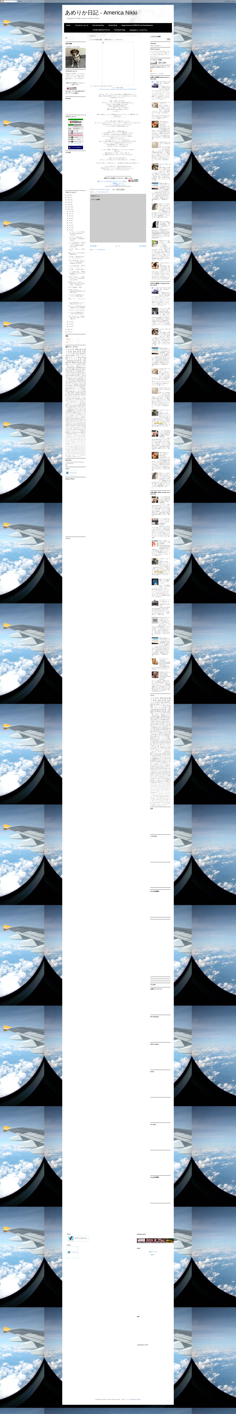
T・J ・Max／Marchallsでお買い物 (74, 439)
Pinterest (110, 85)
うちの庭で (77, 374)
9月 (70, 218)
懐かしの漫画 (75, 392)
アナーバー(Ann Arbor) (77, 357)
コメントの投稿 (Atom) (99, 249)
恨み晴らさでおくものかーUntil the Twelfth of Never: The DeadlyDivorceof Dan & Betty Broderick (164, 675)
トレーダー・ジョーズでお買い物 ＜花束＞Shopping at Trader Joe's (76, 233)
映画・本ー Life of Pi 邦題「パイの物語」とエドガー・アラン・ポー (164, 581)
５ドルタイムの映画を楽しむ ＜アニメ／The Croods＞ (76, 295)
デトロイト (77, 421)
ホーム (118, 246)
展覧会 (77, 418)
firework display (70, 440)
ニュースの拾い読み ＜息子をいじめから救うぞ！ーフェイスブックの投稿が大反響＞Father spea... (76, 244)
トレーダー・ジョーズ (75, 390)
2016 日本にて (73, 407)
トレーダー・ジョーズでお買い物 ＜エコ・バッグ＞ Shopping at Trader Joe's (164, 602)
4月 (70, 230)
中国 (84, 410)
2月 (70, 324)
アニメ (71, 397)
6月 (70, 225)
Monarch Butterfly (81, 394)
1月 (70, 326)
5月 (70, 227)
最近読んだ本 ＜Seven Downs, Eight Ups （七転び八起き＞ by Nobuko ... (76, 283)
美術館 (74, 456)
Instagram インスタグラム (138, 30)
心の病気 (69, 391)
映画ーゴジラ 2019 (164, 204)
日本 (77, 385)
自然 (75, 405)
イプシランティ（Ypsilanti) (74, 414)
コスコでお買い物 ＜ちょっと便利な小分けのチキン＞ (76, 303)
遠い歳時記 (81, 432)
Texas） (84, 438)
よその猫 (80, 440)
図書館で (70, 411)
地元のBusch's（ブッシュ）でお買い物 (75, 403)
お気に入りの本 (82, 412)
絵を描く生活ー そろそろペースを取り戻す (164, 143)
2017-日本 (70, 421)
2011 (68, 332)
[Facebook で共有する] (122, 189)
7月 (70, 223)
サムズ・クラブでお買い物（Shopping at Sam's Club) (75, 377)
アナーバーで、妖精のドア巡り (74, 384)
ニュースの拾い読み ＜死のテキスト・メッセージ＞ (76, 266)
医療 (83, 431)
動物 (72, 418)
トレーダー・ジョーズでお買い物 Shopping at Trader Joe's (75, 398)
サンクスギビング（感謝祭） (78, 417)
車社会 (75, 432)
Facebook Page (119, 30)
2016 (68, 202)
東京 (70, 453)
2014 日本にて (82, 381)
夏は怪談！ (68, 432)
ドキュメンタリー (75, 400)
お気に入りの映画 (74, 371)
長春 (75, 424)
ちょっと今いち (78, 382)
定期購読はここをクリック (118, 183)
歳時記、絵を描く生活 (77, 453)
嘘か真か (81, 448)
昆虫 (82, 392)
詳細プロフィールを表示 (156, 73)
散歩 (69, 450)
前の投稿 (142, 246)
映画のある (74, 450)
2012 (68, 329)
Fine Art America (98, 25)
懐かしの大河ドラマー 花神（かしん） (164, 618)
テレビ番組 (83, 426)
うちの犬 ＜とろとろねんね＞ (76, 310)
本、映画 (67, 394)
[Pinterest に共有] (124, 189)
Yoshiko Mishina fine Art (71, 462)
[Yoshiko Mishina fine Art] (66, 465)
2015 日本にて (80, 411)
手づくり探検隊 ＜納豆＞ (75, 287)
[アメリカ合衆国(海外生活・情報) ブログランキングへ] (133, 181)
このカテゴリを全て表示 (75, 143)
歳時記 (74, 362)
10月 (70, 216)
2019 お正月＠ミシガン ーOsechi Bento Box (164, 123)
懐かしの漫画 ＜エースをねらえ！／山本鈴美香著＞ (164, 542)
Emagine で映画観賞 (70, 412)
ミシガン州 (78, 410)
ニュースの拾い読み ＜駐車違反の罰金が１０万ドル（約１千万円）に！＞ (76, 273)
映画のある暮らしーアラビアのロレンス (164, 184)
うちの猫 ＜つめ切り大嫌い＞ (76, 269)
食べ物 (73, 381)
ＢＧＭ (78, 456)
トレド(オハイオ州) (72, 428)
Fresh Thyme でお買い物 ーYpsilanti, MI (164, 83)
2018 (68, 197)
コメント (70, 342)
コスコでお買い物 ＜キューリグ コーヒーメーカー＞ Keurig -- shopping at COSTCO (164, 521)
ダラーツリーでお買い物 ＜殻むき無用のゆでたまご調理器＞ (77, 307)
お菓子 (70, 382)
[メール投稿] (113, 189)
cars (85, 439)
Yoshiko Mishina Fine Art (101, 30)
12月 (70, 211)
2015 (68, 204)
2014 (68, 207)
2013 (68, 209)
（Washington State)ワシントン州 (74, 433)
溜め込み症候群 (78, 419)
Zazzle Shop (113, 25)
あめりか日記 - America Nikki (101, 12)
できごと (67, 426)
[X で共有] (120, 189)
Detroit (73, 425)
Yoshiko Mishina (103, 85)
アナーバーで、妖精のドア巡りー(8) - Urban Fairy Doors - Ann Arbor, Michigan (164, 310)
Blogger (139, 1399)
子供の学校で (69, 385)
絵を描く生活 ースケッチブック (164, 103)
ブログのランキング (81, 25)
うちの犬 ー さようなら (72, 47)
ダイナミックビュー (76, 443)
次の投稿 (93, 246)
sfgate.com (95, 85)
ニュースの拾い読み (99, 192)
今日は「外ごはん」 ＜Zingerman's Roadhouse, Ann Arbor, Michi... (76, 291)
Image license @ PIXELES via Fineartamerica (137, 25)
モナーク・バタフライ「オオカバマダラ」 (75, 402)
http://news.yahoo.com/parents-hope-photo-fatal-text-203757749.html (118, 89)
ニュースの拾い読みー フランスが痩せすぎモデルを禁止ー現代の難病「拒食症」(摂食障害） (164, 433)
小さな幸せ (82, 369)
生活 (107, 192)
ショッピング (73, 364)
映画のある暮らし (76, 375)
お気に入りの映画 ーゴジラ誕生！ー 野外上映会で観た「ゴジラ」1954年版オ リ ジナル (164, 224)
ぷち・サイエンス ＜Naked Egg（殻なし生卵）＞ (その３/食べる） (76, 317)
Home (68, 25)
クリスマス (78, 391)
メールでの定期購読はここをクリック (118, 185)
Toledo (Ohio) (80, 425)
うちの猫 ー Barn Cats (75, 371)
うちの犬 (69, 349)
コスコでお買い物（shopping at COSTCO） (75, 359)
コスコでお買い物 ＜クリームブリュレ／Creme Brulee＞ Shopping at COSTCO (76, 262)
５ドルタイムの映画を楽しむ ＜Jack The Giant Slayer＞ (76, 313)
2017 (68, 200)
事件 (68, 418)
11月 (70, 213)
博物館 (76, 448)
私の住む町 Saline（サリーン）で (75, 354)
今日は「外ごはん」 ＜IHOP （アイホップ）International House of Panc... (76, 278)
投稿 (69, 339)
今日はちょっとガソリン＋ (72, 431)
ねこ (76, 440)
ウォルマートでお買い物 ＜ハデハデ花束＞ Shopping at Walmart (76, 239)
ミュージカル (74, 422)
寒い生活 (83, 362)
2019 (68, 195)
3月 (70, 322)
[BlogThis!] (118, 189)
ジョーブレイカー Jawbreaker (164, 659)
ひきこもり (75, 426)
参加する (81, 145)
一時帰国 (78, 367)
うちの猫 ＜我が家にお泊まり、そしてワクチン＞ (76, 257)
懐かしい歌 (68, 405)
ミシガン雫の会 (70, 448)
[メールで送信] (117, 189)
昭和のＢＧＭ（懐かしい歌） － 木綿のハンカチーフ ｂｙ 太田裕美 (164, 243)
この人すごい (71, 395)
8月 (70, 220)
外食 (80, 422)
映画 (66, 362)
